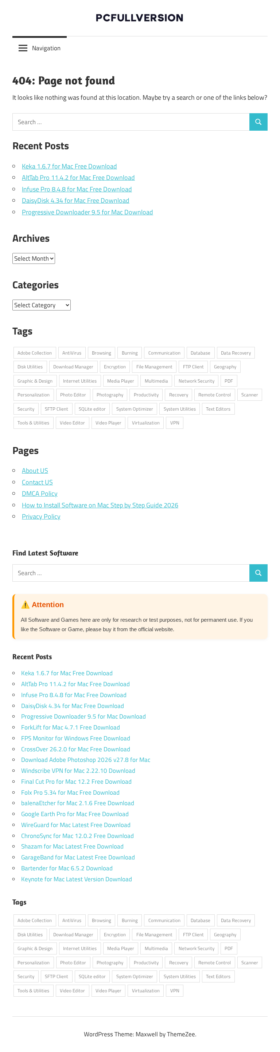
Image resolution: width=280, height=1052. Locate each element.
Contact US (37, 482)
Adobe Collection (35, 352)
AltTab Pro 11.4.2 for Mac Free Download (78, 177)
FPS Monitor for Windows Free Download (75, 738)
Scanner (249, 394)
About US (35, 470)
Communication (164, 352)
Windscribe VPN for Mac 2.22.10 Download (78, 770)
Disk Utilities (30, 366)
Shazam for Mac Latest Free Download (72, 846)
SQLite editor (92, 408)
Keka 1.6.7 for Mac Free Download (69, 166)
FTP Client (193, 366)
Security (26, 408)
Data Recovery (236, 352)
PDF (229, 380)
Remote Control (214, 394)
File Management (154, 366)
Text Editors (218, 408)
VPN (174, 422)
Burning (130, 352)
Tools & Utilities (33, 422)
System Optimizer (134, 408)
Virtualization (146, 422)
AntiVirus (71, 352)
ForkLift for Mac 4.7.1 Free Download (70, 727)
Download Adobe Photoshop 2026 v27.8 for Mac (85, 759)
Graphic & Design (35, 380)
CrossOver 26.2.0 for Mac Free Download (75, 749)
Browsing (101, 352)
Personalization (34, 394)
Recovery (178, 394)
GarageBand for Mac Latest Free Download (78, 857)
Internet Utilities (80, 380)
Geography (225, 366)
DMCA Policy (40, 493)
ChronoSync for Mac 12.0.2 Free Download (77, 836)
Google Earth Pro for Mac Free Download (75, 814)
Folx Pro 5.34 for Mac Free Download (70, 792)
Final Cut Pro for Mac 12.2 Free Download (76, 781)
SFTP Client (56, 408)
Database (200, 352)
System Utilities (180, 408)
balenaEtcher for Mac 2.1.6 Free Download (77, 803)
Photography (110, 394)
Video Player (108, 422)
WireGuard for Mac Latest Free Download (76, 825)
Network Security (196, 380)
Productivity (146, 394)
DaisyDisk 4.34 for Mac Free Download (75, 200)
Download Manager (73, 366)
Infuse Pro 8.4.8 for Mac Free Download (77, 189)
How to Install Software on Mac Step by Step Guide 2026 (100, 505)
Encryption (115, 366)
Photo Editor (73, 394)
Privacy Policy (41, 516)
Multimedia (156, 380)
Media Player (120, 380)
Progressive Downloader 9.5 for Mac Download (87, 212)
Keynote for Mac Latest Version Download (76, 879)
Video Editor (72, 422)
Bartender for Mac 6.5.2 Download (67, 868)
